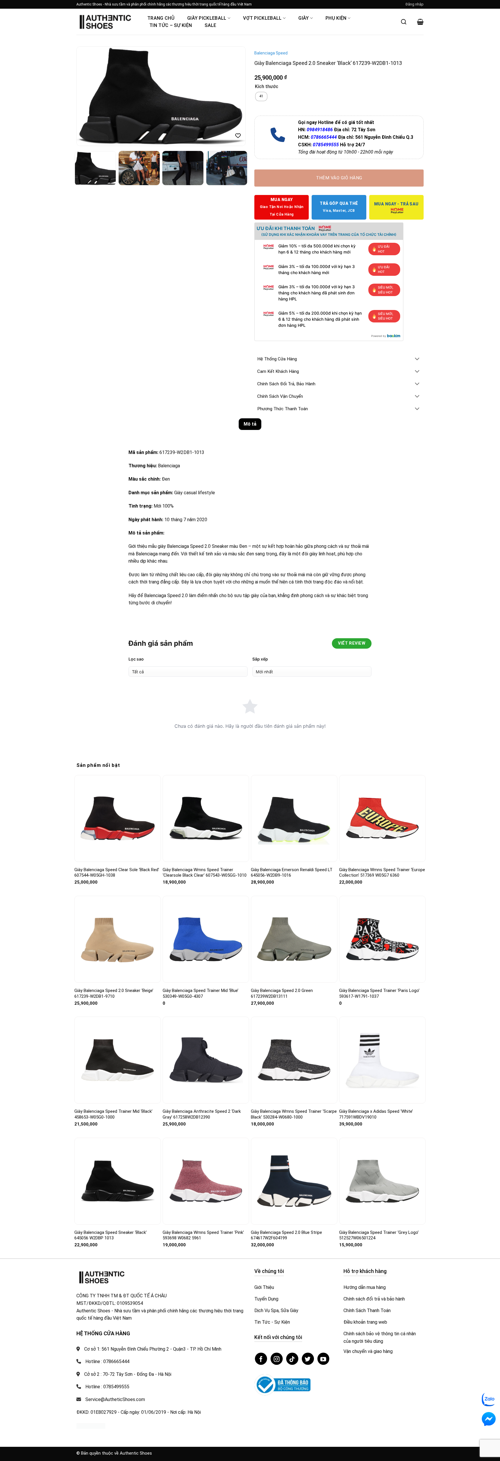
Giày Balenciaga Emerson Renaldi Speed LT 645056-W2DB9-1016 (291, 872)
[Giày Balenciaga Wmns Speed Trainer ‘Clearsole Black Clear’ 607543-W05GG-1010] (206, 818)
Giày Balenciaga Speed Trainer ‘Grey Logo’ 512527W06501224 (379, 1235)
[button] (415, 4)
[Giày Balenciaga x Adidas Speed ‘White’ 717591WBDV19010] (382, 1060)
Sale (210, 25)
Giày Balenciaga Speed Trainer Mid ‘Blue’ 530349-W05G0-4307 (200, 993)
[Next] (235, 96)
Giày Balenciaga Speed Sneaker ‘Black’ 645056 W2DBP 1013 (110, 1235)
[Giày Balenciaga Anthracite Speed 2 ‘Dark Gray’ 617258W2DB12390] (206, 1060)
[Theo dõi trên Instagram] (277, 1359)
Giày (303, 18)
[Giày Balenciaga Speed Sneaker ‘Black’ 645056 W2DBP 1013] (117, 1181)
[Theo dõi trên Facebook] (261, 1359)
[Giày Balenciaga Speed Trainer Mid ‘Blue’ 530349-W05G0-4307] (206, 939)
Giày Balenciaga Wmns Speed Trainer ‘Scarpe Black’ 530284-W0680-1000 (294, 1114)
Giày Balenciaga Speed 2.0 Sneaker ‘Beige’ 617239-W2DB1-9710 (113, 993)
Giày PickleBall (207, 18)
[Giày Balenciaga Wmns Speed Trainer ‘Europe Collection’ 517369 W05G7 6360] (382, 818)
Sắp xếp (260, 658)
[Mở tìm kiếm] (403, 22)
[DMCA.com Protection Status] (90, 1425)
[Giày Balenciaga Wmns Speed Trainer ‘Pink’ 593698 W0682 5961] (206, 1181)
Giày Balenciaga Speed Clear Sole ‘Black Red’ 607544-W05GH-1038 (116, 872)
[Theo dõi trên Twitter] (308, 1359)
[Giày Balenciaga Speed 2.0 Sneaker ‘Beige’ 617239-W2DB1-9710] (117, 939)
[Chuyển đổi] (417, 359)
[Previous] (87, 96)
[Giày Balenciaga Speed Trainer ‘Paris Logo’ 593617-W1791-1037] (382, 939)
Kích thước (266, 86)
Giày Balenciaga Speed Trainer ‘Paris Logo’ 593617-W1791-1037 (379, 993)
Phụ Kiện (336, 18)
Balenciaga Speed (271, 53)
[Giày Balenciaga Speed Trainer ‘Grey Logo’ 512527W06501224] (382, 1181)
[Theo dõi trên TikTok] (292, 1359)
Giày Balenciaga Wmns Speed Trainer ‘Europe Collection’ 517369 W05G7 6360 (382, 872)
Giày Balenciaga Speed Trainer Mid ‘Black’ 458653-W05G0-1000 (113, 1114)
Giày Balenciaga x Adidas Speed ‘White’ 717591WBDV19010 (376, 1114)
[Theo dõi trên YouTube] (323, 1359)
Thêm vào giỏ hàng (339, 177)
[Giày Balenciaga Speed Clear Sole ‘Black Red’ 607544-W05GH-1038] (117, 818)
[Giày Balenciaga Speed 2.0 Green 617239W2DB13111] (294, 939)
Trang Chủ (160, 18)
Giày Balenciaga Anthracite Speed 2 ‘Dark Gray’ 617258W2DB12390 (202, 1114)
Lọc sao (136, 658)
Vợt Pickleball (262, 18)
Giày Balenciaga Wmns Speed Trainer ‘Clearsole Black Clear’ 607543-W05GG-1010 (205, 872)
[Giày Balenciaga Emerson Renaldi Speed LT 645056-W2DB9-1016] (294, 818)
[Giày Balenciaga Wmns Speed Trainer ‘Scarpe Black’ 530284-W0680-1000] (294, 1060)
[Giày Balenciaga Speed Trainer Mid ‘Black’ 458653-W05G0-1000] (117, 1060)
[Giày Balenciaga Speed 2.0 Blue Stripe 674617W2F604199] (294, 1181)
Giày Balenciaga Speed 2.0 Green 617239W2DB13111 (282, 993)
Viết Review (351, 643)
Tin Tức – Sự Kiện (170, 25)
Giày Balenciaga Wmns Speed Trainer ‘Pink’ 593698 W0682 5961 (203, 1235)
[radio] (261, 96)
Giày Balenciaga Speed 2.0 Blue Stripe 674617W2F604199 (286, 1235)
